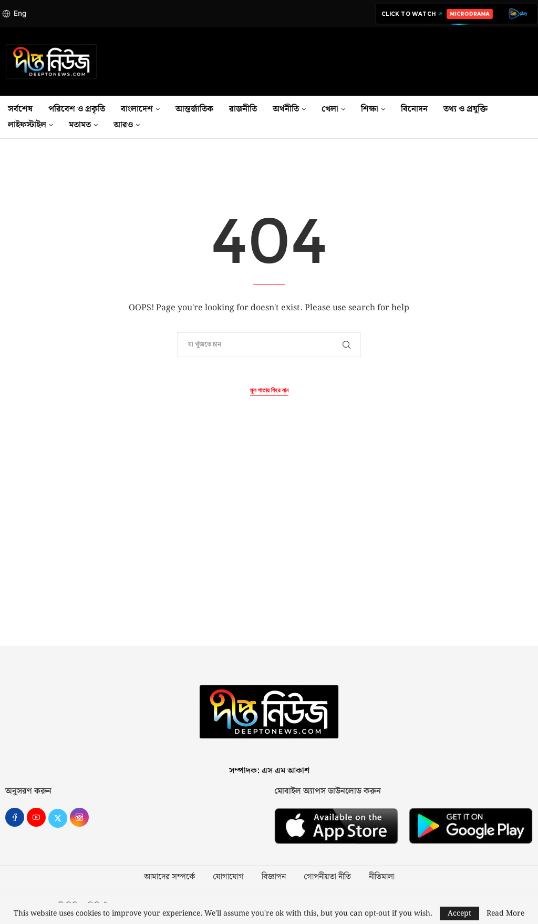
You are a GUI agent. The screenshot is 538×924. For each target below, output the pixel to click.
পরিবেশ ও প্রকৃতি (76, 109)
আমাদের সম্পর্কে (169, 877)
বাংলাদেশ (137, 109)
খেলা (330, 109)
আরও (123, 124)
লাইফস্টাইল (27, 124)
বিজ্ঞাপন (274, 877)
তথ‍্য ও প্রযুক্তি (465, 109)
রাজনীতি (243, 109)
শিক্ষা (369, 109)
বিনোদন (414, 109)
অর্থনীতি (286, 109)
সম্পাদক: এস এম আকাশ (269, 770)
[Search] (532, 117)
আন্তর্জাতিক (194, 109)
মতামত (80, 124)
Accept (459, 913)
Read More (505, 913)
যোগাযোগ (228, 877)
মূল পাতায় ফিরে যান (269, 390)
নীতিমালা (382, 877)
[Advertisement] (269, 546)
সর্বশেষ (20, 109)
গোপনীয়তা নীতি (327, 877)
